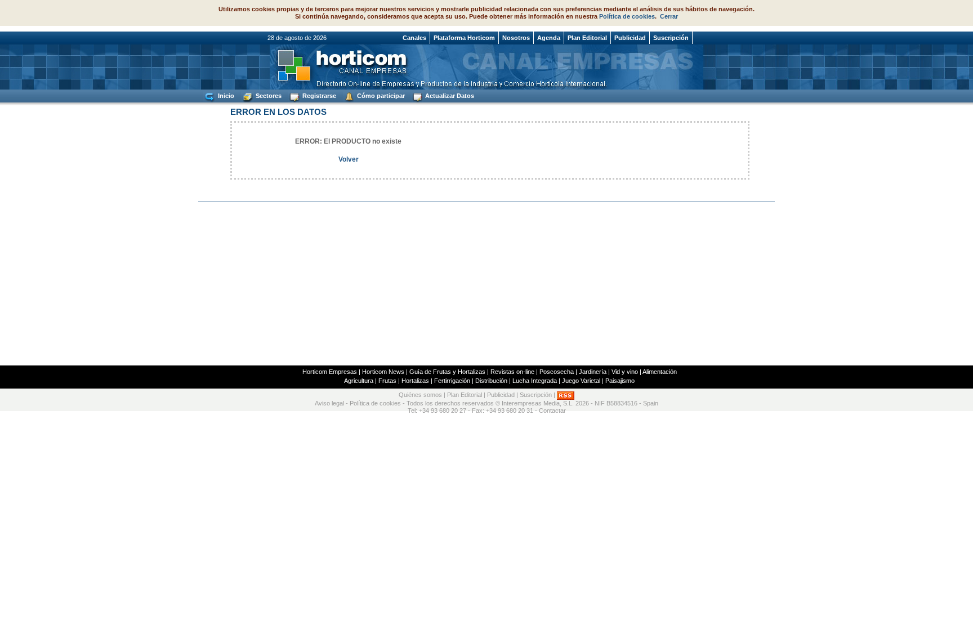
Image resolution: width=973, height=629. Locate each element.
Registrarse (318, 95)
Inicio (225, 95)
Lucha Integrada (534, 380)
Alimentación (659, 371)
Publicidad (630, 37)
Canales (414, 37)
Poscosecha (556, 371)
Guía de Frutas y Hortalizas (447, 371)
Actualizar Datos (448, 95)
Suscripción (671, 37)
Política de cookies (627, 16)
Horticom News (383, 371)
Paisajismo (620, 380)
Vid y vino (625, 371)
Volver (348, 159)
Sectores (268, 95)
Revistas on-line (512, 371)
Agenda (548, 37)
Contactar (552, 410)
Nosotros (516, 37)
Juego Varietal (581, 380)
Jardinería (592, 371)
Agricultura (358, 380)
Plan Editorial (587, 37)
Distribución (491, 380)
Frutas (387, 380)
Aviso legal (329, 403)
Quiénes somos (420, 395)
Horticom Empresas (329, 371)
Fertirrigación (452, 380)
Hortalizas (415, 380)
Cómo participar (380, 95)
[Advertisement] (486, 284)
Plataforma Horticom (464, 37)
